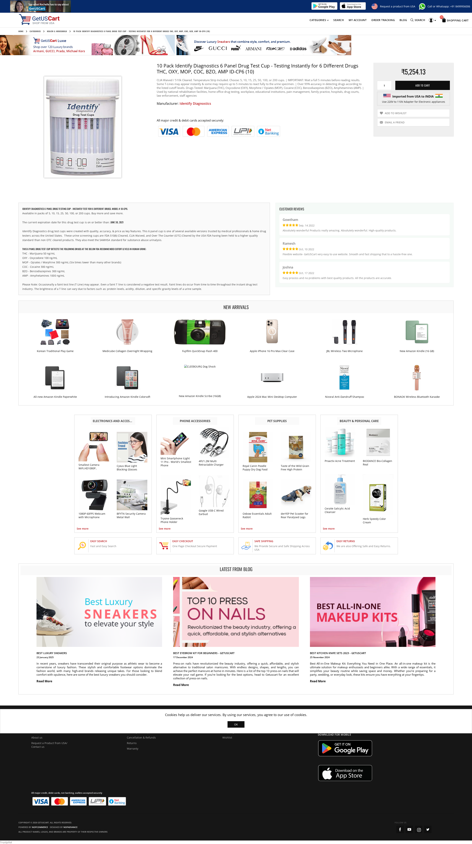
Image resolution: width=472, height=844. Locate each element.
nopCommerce (40, 827)
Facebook (400, 829)
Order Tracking (383, 20)
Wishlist (227, 737)
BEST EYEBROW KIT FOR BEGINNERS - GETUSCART (204, 653)
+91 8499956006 (460, 6)
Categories (318, 20)
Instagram (418, 829)
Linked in (427, 829)
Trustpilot (6, 842)
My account (358, 20)
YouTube (409, 829)
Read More (45, 681)
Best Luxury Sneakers (52, 653)
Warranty (132, 748)
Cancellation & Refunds (141, 737)
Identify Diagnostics (195, 103)
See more (82, 528)
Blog (403, 20)
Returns (132, 743)
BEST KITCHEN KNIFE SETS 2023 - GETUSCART (338, 653)
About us (36, 737)
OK (236, 724)
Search (338, 20)
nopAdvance (70, 827)
